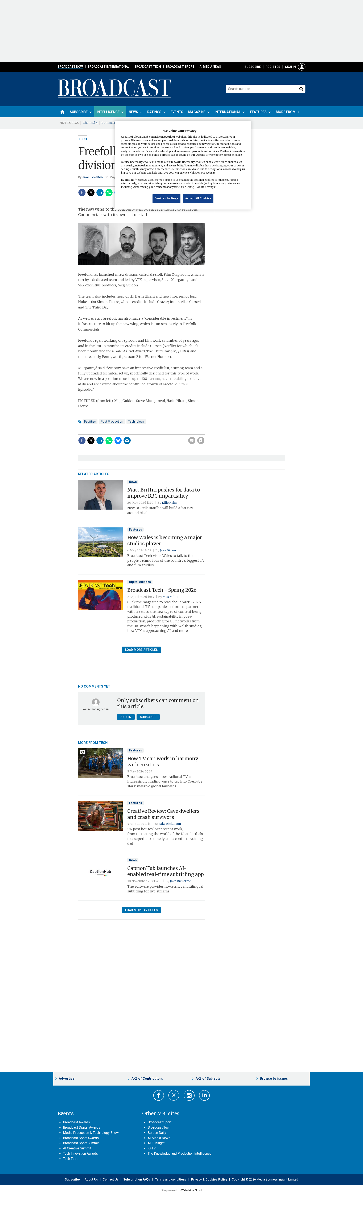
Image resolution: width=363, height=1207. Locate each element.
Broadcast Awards (76, 1122)
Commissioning (113, 123)
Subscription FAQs (136, 1179)
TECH (82, 139)
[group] (286, 111)
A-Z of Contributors (147, 1079)
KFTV (152, 1148)
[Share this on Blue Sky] (118, 440)
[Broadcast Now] (114, 97)
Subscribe (253, 67)
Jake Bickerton (92, 177)
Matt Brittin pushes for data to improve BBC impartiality (163, 493)
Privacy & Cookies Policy (209, 1179)
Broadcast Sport (180, 66)
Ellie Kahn (169, 503)
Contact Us (110, 1179)
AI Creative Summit (77, 1148)
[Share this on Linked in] (100, 192)
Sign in (290, 67)
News (133, 482)
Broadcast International (108, 66)
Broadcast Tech (147, 66)
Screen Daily (157, 1133)
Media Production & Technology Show (91, 1133)
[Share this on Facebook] (82, 192)
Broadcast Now (70, 66)
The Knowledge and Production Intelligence (180, 1154)
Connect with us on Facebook (158, 1095)
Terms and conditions (170, 1179)
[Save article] (201, 440)
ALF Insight (156, 1143)
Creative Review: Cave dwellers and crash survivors (163, 814)
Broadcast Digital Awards (81, 1127)
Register (273, 67)
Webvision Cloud (191, 1190)
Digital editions (140, 582)
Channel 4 (90, 123)
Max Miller (171, 597)
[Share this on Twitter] (91, 192)
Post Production (112, 421)
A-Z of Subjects (208, 1079)
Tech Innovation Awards (80, 1154)
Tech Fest (70, 1159)
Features (135, 529)
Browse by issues (274, 1079)
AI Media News (210, 66)
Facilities (90, 421)
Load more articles (141, 649)
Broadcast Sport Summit (81, 1143)
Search (301, 89)
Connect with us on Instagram (189, 1095)
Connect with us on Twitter (173, 1095)
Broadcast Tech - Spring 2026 (162, 590)
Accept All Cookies (198, 198)
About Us (91, 1179)
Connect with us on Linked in (204, 1095)
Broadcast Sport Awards (81, 1138)
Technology (136, 421)
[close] (204, 432)
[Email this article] (127, 440)
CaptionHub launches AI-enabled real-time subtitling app (165, 871)
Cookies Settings (166, 198)
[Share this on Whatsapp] (109, 192)
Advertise (67, 1079)
